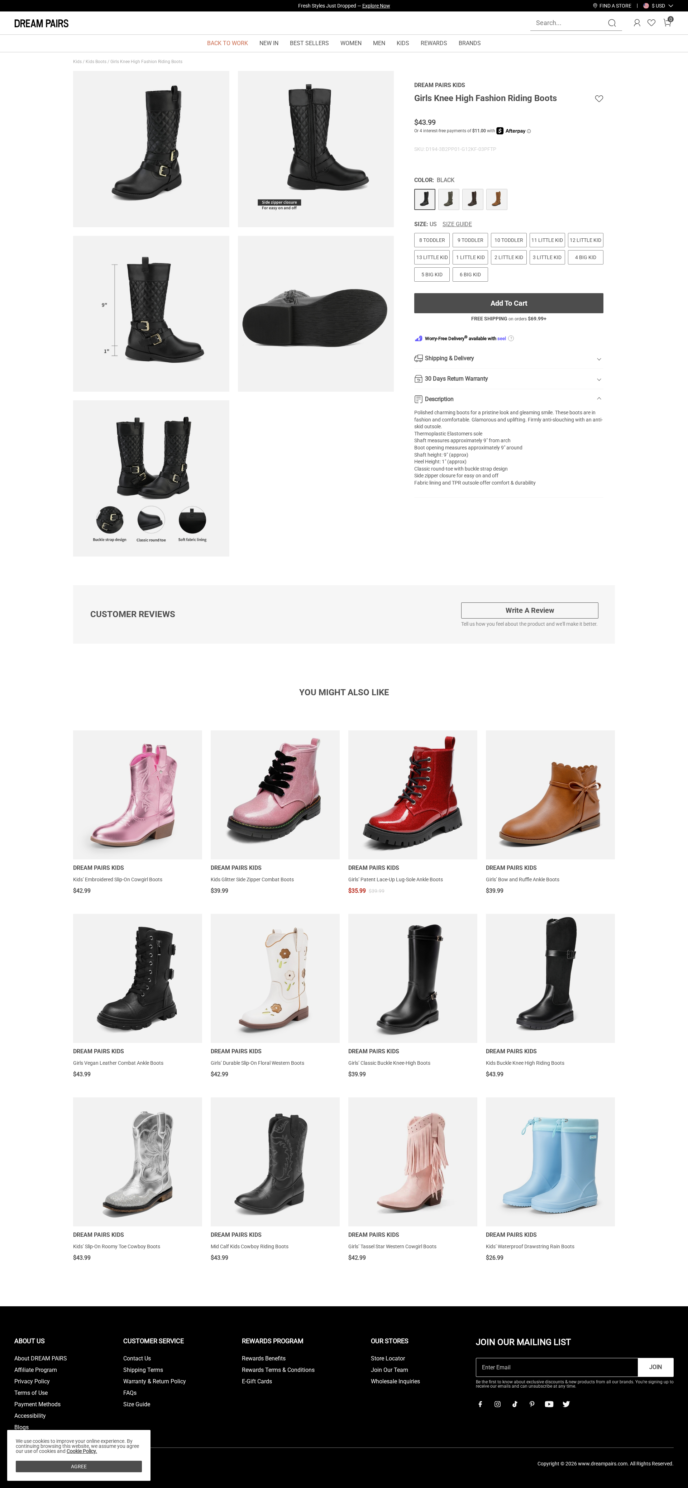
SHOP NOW (408, 6)
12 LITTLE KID (585, 240)
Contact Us (137, 1358)
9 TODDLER (470, 240)
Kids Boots (97, 61)
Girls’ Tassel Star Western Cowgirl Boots (392, 1246)
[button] (658, 6)
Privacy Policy (32, 1381)
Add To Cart (509, 303)
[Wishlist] (651, 23)
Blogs (21, 1427)
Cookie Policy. (82, 1451)
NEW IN (268, 43)
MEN (379, 43)
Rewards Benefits (264, 1358)
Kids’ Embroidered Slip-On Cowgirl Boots (117, 879)
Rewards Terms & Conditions (278, 1370)
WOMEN (351, 43)
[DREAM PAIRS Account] (637, 23)
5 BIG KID (432, 274)
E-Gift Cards (257, 1381)
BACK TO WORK (227, 43)
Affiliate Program (35, 1370)
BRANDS (470, 43)
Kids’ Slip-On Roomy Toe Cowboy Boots (116, 1246)
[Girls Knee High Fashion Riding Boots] (424, 199)
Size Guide (457, 224)
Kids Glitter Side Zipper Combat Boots (252, 879)
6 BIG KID (470, 274)
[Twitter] (566, 1404)
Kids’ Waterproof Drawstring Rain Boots (530, 1246)
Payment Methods (37, 1404)
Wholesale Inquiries (395, 1381)
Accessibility (30, 1416)
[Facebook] (480, 1404)
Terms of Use (31, 1393)
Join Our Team (389, 1370)
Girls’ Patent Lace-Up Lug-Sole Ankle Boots (395, 879)
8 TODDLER (432, 240)
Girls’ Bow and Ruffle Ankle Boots (522, 879)
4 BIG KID (585, 257)
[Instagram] (497, 1404)
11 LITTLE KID (547, 240)
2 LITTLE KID (508, 257)
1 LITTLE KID (470, 257)
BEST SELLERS (309, 43)
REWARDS (434, 43)
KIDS (403, 43)
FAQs (130, 1393)
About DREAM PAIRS (40, 1358)
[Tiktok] (514, 1404)
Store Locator (388, 1358)
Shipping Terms (143, 1370)
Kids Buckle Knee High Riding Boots (525, 1063)
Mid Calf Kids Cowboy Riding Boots (249, 1246)
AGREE (79, 1466)
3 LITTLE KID (547, 257)
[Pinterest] (531, 1404)
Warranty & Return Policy (154, 1381)
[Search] (612, 23)
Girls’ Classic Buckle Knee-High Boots (389, 1063)
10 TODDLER (508, 240)
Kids (78, 61)
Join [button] (655, 1367)
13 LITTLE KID (432, 257)
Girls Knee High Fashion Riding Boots (146, 61)
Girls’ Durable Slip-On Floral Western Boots (257, 1063)
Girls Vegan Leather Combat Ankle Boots (118, 1063)
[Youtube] (549, 1404)
